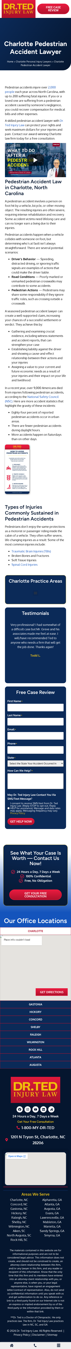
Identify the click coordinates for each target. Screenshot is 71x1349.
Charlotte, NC (19, 1200)
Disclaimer (38, 1334)
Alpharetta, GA (52, 1200)
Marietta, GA (52, 1226)
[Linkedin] (43, 1109)
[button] (35, 593)
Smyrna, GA (52, 1235)
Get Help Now (21, 821)
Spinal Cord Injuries (24, 564)
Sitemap (52, 1334)
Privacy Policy (17, 813)
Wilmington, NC (19, 1226)
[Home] (11, 1346)
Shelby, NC (19, 1222)
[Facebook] (20, 1109)
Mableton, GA (52, 1222)
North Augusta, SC (19, 1235)
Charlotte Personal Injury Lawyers (34, 61)
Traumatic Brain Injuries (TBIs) (31, 551)
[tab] (35, 931)
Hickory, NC (19, 1213)
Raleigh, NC (19, 1217)
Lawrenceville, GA (52, 1217)
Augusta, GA (52, 1208)
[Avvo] (51, 1109)
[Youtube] (35, 1109)
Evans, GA (52, 1213)
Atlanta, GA (52, 1204)
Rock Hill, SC (19, 1240)
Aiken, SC (19, 1231)
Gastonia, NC (19, 1208)
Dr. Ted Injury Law (27, 1330)
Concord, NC (19, 1204)
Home (10, 61)
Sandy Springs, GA (52, 1231)
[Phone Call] (35, 1346)
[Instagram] (27, 1109)
